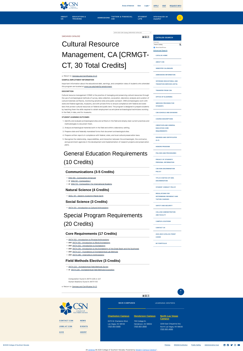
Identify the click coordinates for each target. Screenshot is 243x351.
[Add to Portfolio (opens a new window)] (143, 37)
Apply (156, 6)
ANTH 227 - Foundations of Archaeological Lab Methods (95, 252)
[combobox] (132, 32)
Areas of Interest (128, 6)
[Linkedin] (224, 345)
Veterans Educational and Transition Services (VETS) (167, 82)
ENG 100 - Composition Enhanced (82, 178)
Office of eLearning (164, 97)
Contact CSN (66, 321)
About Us (64, 18)
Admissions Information (165, 75)
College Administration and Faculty (166, 213)
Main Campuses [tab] (127, 303)
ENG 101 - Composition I (81, 181)
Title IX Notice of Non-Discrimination (165, 179)
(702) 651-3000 (140, 327)
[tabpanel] (146, 324)
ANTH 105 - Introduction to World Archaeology (91, 243)
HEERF (83, 332)
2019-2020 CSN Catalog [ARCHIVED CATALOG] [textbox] (128, 32)
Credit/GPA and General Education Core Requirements (165, 128)
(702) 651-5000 (114, 327)
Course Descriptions (164, 119)
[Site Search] (180, 18)
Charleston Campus (118, 316)
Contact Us (160, 227)
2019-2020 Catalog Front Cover (166, 235)
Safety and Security (164, 205)
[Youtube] (239, 345)
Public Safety (196, 345)
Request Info (175, 6)
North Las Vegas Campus (169, 317)
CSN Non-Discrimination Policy (165, 170)
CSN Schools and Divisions (166, 112)
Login (146, 6)
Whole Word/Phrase (161, 47)
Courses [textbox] (156, 42)
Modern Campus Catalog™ (146, 350)
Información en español (161, 18)
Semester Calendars (164, 68)
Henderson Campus (144, 316)
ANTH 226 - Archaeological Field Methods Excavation (92, 270)
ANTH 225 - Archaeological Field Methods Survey (88, 267)
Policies (167, 345)
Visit (164, 6)
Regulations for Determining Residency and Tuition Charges (167, 196)
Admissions (103, 18)
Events (84, 326)
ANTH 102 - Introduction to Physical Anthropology (88, 240)
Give (139, 6)
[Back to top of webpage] (181, 292)
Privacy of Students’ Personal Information (165, 161)
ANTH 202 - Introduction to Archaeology (88, 246)
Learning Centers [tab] (165, 303)
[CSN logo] (79, 308)
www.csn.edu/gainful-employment (98, 86)
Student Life (143, 18)
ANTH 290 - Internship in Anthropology (88, 255)
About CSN (160, 62)
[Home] (69, 6)
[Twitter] (232, 345)
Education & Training (79, 18)
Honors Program (163, 146)
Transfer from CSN (164, 90)
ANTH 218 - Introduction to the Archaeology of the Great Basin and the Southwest (105, 249)
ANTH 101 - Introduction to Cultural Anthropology (88, 208)
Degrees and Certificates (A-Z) (84, 76)
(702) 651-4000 (166, 329)
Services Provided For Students (165, 104)
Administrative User (212, 345)
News (83, 321)
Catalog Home (161, 55)
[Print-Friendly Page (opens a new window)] (146, 37)
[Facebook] (228, 345)
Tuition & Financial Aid (122, 18)
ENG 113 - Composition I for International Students (91, 184)
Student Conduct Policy (166, 187)
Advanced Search (160, 51)
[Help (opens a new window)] (148, 37)
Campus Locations (163, 221)
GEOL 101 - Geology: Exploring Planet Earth (85, 196)
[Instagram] (235, 345)
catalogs (91, 350)
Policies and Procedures (166, 153)
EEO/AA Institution (181, 345)
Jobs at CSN (65, 326)
